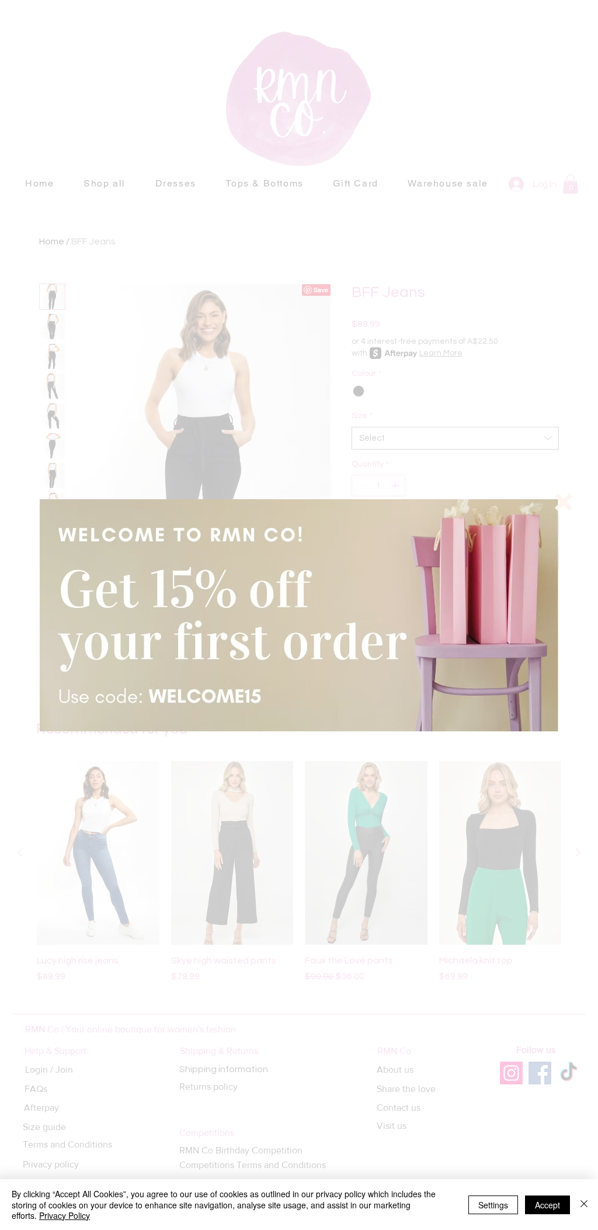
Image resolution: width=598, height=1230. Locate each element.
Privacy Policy (64, 1215)
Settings (493, 1205)
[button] (563, 502)
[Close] (584, 1204)
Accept (547, 1205)
